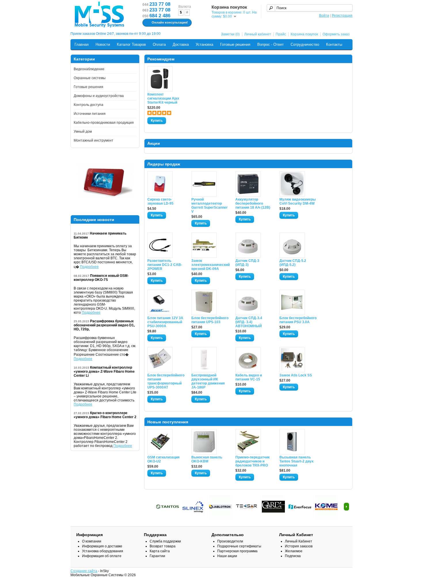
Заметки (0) (230, 34)
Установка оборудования (102, 551)
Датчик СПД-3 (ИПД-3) (247, 263)
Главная (82, 44)
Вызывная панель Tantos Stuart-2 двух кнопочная (296, 461)
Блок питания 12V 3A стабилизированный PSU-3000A (165, 322)
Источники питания (90, 114)
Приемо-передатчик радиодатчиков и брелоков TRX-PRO (252, 461)
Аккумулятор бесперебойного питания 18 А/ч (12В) (252, 203)
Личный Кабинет (298, 541)
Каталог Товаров (131, 44)
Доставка (181, 44)
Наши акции (227, 556)
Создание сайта (83, 571)
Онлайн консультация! (170, 22)
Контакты (334, 44)
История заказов (299, 546)
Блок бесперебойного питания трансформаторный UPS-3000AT (165, 381)
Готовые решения (235, 44)
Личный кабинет (257, 34)
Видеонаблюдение (89, 69)
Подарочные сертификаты (239, 546)
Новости (103, 44)
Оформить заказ (336, 34)
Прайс (281, 34)
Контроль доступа (88, 105)
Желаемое (293, 551)
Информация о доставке (102, 546)
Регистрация (342, 16)
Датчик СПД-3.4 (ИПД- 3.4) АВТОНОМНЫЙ (248, 322)
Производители (230, 541)
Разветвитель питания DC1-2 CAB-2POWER (164, 265)
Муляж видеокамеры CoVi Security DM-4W (297, 201)
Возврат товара (163, 546)
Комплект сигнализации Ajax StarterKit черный (163, 98)
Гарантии (157, 556)
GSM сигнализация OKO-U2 (163, 459)
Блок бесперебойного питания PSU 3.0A (298, 320)
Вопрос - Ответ (270, 44)
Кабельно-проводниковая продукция (104, 123)
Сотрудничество (305, 44)
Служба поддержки (165, 541)
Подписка (293, 556)
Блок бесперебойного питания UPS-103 (209, 320)
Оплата (159, 44)
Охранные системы (90, 78)
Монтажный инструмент (93, 140)
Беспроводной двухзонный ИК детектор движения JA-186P (208, 381)
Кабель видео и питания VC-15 (248, 377)
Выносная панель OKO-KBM (206, 459)
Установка (204, 44)
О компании (91, 541)
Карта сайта (160, 551)
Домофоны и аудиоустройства (99, 96)
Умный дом (83, 132)
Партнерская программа (237, 551)
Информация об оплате (101, 556)
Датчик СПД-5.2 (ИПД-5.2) (292, 263)
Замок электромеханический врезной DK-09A (210, 265)
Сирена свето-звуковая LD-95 (160, 201)
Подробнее (89, 267)
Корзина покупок (304, 34)
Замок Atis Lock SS (295, 375)
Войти (324, 16)
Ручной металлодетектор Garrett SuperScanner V (209, 205)
